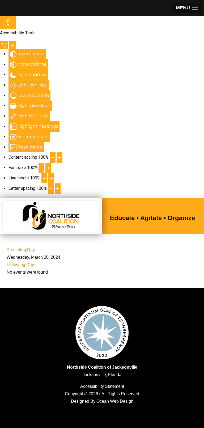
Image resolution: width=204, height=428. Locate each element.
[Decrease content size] (53, 157)
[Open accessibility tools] (8, 22)
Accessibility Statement (102, 386)
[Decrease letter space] (51, 188)
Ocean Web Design (114, 401)
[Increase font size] (48, 168)
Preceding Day (21, 250)
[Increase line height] (51, 178)
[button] (186, 8)
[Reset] (4, 45)
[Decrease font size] (41, 168)
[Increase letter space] (58, 188)
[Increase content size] (59, 157)
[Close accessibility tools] (12, 45)
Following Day (20, 264)
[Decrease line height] (44, 178)
